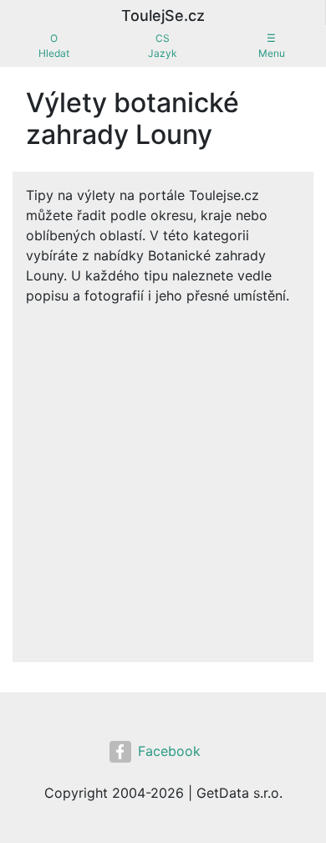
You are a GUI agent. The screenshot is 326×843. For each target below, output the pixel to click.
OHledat (53, 45)
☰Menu (271, 45)
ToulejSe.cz (163, 15)
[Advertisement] (163, 477)
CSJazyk (162, 45)
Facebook (169, 751)
